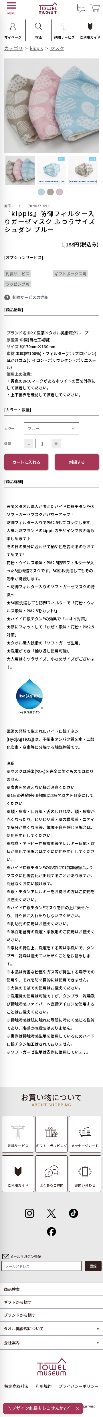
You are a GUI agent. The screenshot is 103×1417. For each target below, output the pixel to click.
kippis (36, 48)
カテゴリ (13, 48)
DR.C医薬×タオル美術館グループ (58, 333)
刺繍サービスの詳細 (30, 297)
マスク (57, 48)
